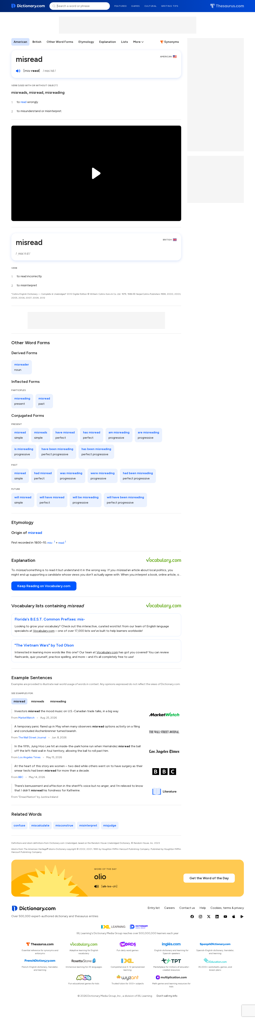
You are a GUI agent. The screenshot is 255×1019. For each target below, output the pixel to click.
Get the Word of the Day (209, 878)
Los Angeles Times (29, 757)
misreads (19, 92)
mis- (51, 542)
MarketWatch (26, 717)
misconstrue (64, 825)
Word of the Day (105, 869)
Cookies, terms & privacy (227, 908)
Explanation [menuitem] (107, 42)
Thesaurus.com (227, 6)
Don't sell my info (167, 995)
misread (36, 92)
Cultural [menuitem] (150, 6)
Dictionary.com (28, 6)
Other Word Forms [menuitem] (60, 42)
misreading (55, 92)
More (137, 42)
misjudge (109, 825)
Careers (169, 908)
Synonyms (171, 42)
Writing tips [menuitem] (169, 6)
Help (203, 908)
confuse (19, 825)
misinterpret (88, 825)
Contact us (187, 908)
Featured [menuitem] (120, 6)
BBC (20, 777)
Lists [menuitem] (124, 42)
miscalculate (40, 825)
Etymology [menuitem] (86, 42)
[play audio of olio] (96, 886)
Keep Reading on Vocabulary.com (43, 586)
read (23, 102)
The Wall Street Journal (32, 737)
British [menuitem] (36, 42)
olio (100, 876)
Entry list (154, 908)
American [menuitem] (20, 42)
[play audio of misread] (18, 71)
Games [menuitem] (135, 6)
